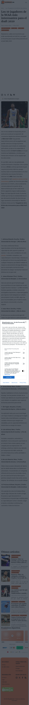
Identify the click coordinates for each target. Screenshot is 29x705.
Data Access (14, 382)
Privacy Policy (23, 382)
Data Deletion (6, 382)
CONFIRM (9, 377)
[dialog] (14, 352)
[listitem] (14, 349)
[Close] (26, 322)
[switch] (23, 353)
